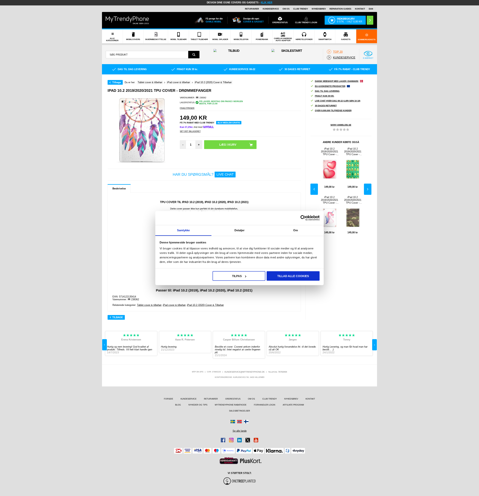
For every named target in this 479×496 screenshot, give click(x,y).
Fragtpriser (187, 108)
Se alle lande (240, 430)
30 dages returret (326, 106)
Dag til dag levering (327, 91)
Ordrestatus (232, 399)
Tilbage (116, 82)
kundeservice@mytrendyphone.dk (245, 372)
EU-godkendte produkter (330, 86)
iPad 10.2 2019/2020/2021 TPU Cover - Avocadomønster (352, 151)
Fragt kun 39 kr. (324, 96)
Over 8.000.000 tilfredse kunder (333, 110)
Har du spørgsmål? (203, 174)
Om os (286, 9)
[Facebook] (223, 440)
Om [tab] (295, 230)
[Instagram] (231, 440)
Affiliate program (293, 405)
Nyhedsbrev (319, 9)
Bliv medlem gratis (229, 123)
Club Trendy (300, 9)
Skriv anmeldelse (340, 125)
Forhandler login (264, 405)
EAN (371, 9)
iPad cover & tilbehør (174, 305)
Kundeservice (271, 9)
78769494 (282, 372)
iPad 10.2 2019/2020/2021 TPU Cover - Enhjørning (329, 200)
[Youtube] (256, 440)
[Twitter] (247, 440)
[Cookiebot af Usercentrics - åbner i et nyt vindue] (303, 218)
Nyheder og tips (197, 405)
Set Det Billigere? (190, 131)
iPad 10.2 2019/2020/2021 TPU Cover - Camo (352, 200)
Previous (314, 189)
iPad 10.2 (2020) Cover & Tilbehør (205, 305)
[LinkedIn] (239, 440)
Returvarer (252, 9)
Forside (168, 399)
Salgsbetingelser (239, 411)
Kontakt (360, 9)
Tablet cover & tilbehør (149, 305)
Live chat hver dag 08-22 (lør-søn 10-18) (337, 101)
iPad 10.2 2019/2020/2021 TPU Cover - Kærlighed (329, 151)
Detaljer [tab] (239, 230)
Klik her (266, 2)
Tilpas (237, 276)
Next (367, 189)
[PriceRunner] (228, 460)
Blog (178, 405)
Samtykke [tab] (183, 230)
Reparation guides (340, 9)
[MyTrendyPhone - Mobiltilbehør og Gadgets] (127, 20)
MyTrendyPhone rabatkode (230, 405)
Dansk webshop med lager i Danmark (337, 81)
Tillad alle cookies (293, 276)
